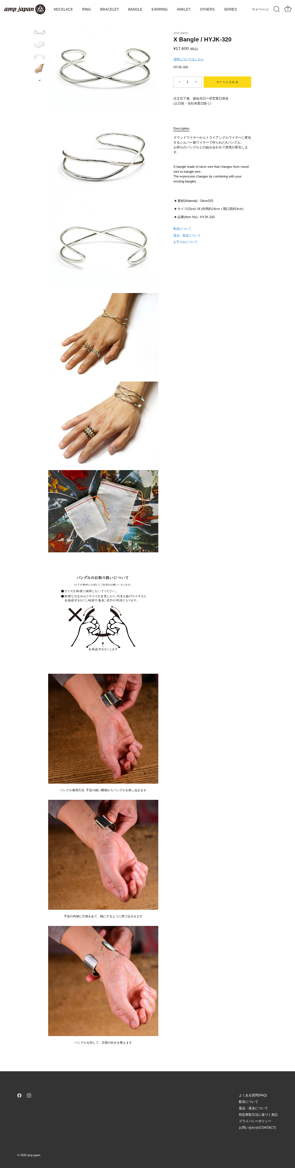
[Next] (39, 80)
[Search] (276, 9)
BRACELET (109, 9)
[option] (39, 33)
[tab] (183, 128)
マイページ (260, 9)
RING (86, 9)
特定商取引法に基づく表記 (258, 1114)
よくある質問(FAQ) (253, 1095)
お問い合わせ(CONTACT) (257, 1127)
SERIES (230, 9)
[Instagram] (29, 1095)
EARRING (160, 9)
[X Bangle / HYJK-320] (39, 32)
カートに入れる (227, 82)
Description (181, 128)
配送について (182, 228)
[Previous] (39, 23)
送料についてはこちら (188, 59)
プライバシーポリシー (255, 1121)
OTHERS (207, 9)
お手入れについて (185, 242)
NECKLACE (63, 9)
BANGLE (135, 9)
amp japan (180, 33)
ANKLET (184, 9)
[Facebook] (19, 1095)
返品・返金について (187, 235)
